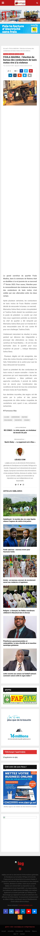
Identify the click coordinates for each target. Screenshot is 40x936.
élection (24, 417)
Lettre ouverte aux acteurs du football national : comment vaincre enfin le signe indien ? (20, 675)
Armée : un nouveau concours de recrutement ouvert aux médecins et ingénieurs (19, 581)
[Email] (34, 911)
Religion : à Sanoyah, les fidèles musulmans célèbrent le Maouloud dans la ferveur (19, 612)
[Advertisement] (20, 191)
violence (26, 420)
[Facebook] (5, 911)
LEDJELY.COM (10, 66)
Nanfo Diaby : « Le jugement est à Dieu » (20, 442)
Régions (34, 931)
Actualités (11, 54)
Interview (27, 931)
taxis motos (18, 420)
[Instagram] (17, 911)
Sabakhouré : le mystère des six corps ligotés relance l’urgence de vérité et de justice (19, 520)
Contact (22, 934)
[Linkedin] (23, 911)
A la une (6, 54)
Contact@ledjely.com (25, 905)
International (19, 931)
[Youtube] (28, 911)
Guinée (17, 54)
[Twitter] (11, 911)
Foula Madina (8, 420)
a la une (6, 417)
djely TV (16, 934)
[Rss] (20, 917)
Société (21, 54)
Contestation (15, 417)
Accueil (5, 48)
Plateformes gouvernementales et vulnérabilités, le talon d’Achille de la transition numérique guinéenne (19, 643)
